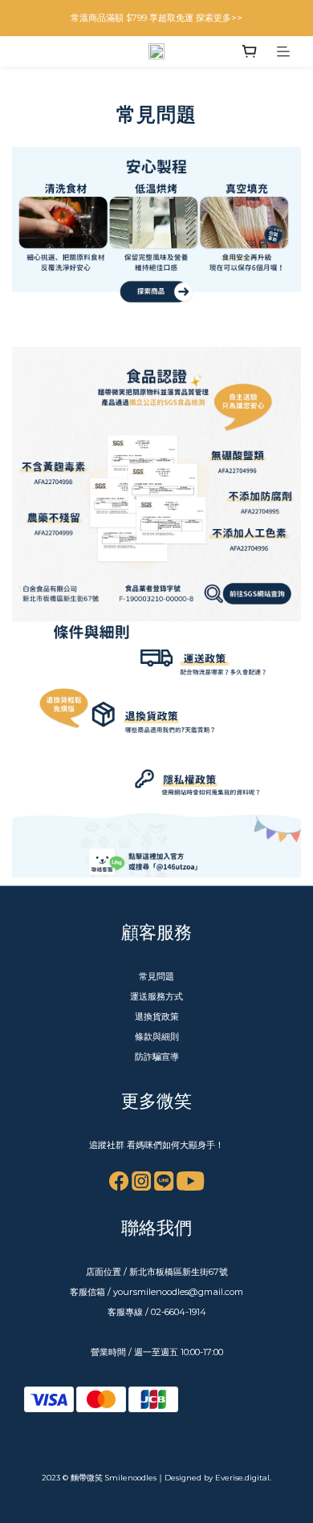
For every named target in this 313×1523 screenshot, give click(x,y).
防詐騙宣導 (157, 1056)
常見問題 (156, 976)
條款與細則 (157, 1036)
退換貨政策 (157, 1016)
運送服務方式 (156, 996)
